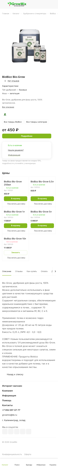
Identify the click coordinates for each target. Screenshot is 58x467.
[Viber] (22, 431)
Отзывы (19, 271)
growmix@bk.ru (9, 415)
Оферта (27, 454)
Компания (7, 390)
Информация (9, 395)
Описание (6, 271)
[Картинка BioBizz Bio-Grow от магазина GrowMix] (29, 45)
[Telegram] (16, 431)
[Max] (10, 431)
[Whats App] (28, 431)
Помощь (6, 400)
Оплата (44, 271)
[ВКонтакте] (5, 431)
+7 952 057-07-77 (11, 410)
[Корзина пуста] (53, 4)
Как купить (32, 271)
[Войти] (48, 4)
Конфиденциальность (12, 454)
